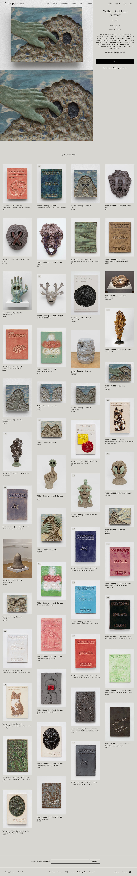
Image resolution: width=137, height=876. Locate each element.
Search (117, 3)
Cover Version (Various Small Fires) (116, 261)
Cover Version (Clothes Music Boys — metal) (85, 731)
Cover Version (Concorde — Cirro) (81, 784)
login (124, 3)
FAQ (66, 872)
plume (107, 531)
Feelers (39, 408)
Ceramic (19, 205)
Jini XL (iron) (109, 351)
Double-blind (75, 516)
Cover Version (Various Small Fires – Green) (85, 261)
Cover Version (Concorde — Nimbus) (82, 570)
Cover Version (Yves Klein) (79, 463)
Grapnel (107, 495)
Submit (94, 861)
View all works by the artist (115, 52)
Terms (72, 872)
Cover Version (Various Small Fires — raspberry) (116, 586)
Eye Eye (73, 207)
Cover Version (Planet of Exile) (46, 658)
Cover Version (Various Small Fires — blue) (84, 623)
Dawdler (108, 388)
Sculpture (122, 296)
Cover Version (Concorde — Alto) (13, 529)
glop (4, 261)
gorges (39, 444)
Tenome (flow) (7, 314)
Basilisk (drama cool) (43, 317)
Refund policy (81, 872)
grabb (38, 264)
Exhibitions (64, 3)
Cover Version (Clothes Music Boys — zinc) (16, 779)
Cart (130, 3)
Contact (89, 3)
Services (52, 872)
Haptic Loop (109, 298)
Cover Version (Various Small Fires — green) (119, 692)
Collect (47, 3)
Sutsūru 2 (74, 373)
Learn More (107, 68)
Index (38, 498)
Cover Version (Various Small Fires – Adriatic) (51, 207)
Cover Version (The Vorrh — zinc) (13, 833)
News (74, 3)
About (81, 3)
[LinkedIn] (130, 872)
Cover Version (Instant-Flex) (114, 746)
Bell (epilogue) (7, 582)
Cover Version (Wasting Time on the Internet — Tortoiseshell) (119, 442)
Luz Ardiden (75, 319)
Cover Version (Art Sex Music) (46, 712)
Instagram (116, 872)
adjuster (39, 551)
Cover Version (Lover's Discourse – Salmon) (16, 207)
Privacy (60, 872)
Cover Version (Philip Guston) (12, 368)
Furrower (5, 421)
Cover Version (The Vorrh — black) (47, 765)
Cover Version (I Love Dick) (45, 371)
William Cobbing (9, 205)
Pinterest (124, 872)
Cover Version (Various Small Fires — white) (16, 672)
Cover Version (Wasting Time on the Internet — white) (17, 727)
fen (106, 207)
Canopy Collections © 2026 (14, 872)
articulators (6, 619)
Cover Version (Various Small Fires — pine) (118, 638)
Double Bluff (75, 409)
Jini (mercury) (7, 475)
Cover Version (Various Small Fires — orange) (85, 677)
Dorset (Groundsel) (43, 819)
